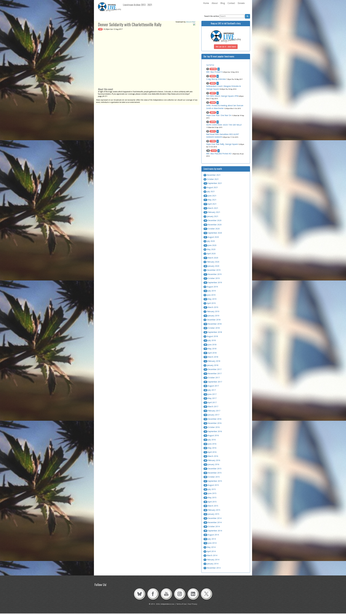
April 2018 (210, 353)
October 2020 (212, 229)
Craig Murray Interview (216, 79)
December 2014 (212, 518)
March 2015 (211, 506)
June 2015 (210, 493)
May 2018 (210, 349)
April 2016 (210, 452)
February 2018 (212, 361)
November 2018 (213, 324)
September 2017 (213, 382)
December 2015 (212, 469)
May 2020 (209, 249)
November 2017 (213, 373)
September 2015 (213, 481)
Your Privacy (192, 604)
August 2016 (211, 435)
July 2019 (210, 291)
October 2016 (212, 427)
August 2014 (211, 535)
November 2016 (213, 423)
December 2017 (212, 369)
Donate (241, 3)
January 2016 (211, 464)
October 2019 (212, 278)
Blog (222, 3)
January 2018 (211, 365)
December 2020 (212, 220)
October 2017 (212, 378)
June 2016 (210, 444)
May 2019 (210, 299)
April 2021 (210, 204)
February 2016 (212, 460)
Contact (231, 3)
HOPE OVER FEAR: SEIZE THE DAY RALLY (224, 125)
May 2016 (210, 448)
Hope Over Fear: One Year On (218, 115)
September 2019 (213, 282)
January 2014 (211, 564)
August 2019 (211, 287)
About (215, 3)
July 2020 (209, 241)
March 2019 (211, 307)
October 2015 (212, 477)
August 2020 (211, 237)
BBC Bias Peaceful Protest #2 (218, 154)
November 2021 (212, 175)
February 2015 (212, 510)
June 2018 (210, 345)
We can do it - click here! (226, 47)
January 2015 (211, 514)
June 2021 (210, 196)
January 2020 (211, 266)
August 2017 (211, 386)
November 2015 (213, 473)
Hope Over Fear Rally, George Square (222, 144)
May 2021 (210, 200)
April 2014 (210, 551)
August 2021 (211, 187)
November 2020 (213, 225)
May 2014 (209, 547)
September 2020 (213, 233)
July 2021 (209, 191)
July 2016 (210, 440)
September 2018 (213, 332)
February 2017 (212, 411)
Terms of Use (181, 604)
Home (206, 3)
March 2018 (211, 357)
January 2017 (211, 415)
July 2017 (210, 390)
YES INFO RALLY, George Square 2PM (222, 96)
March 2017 (211, 406)
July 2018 (210, 340)
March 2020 (211, 258)
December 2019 (212, 270)
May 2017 (210, 398)
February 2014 (211, 560)
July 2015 (210, 489)
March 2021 (211, 208)
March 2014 (210, 555)
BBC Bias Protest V (214, 72)
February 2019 (211, 311)
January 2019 (211, 316)
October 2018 (212, 328)
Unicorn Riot (190, 22)
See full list (210, 65)
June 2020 (210, 245)
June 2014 (210, 543)
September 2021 (213, 183)
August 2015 (211, 485)
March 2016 (211, 456)
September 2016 (213, 431)
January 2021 (211, 216)
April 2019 (210, 303)
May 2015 (210, 497)
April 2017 (210, 402)
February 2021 (212, 212)
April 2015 (210, 502)
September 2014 (213, 531)
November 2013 (212, 568)
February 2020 (211, 262)
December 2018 (212, 320)
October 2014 (212, 526)
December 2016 (212, 419)
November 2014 (213, 522)
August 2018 (211, 336)
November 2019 (213, 274)
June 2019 (209, 295)
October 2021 (211, 179)
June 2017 (210, 394)
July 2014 (210, 539)
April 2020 (210, 253)
